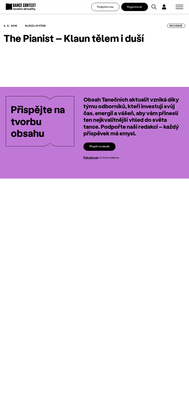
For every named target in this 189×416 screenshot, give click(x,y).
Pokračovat (90, 157)
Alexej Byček (35, 25)
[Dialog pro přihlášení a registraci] (164, 7)
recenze (176, 25)
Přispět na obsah (99, 146)
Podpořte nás (105, 7)
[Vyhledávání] (154, 7)
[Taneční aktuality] (21, 7)
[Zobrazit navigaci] (179, 7)
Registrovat (134, 7)
